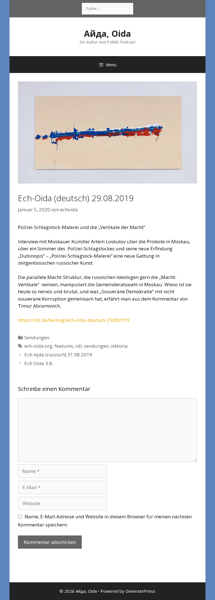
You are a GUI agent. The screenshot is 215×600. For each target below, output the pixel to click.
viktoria (119, 346)
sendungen (96, 346)
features (64, 346)
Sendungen (36, 337)
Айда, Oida (107, 33)
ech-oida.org (38, 346)
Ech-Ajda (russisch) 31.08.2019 (58, 354)
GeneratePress (140, 591)
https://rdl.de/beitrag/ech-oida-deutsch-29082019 (73, 320)
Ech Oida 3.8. (38, 363)
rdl (78, 346)
